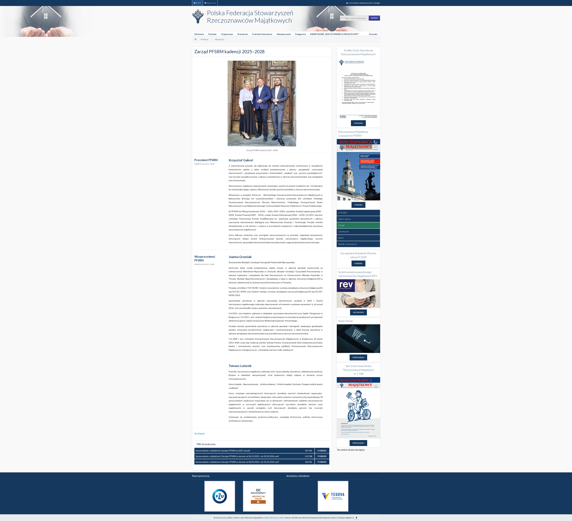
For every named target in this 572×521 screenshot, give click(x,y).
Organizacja (227, 34)
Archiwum (199, 433)
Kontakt (373, 34)
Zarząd (341, 225)
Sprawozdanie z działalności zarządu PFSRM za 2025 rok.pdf (223, 450)
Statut (341, 237)
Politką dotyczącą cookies (274, 518)
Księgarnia (300, 34)
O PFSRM (342, 212)
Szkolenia (199, 34)
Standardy (242, 34)
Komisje (212, 34)
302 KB (308, 462)
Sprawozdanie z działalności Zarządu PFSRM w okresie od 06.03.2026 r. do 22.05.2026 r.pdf (237, 462)
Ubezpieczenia (284, 34)
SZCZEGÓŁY (358, 312)
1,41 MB (308, 456)
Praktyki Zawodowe (262, 34)
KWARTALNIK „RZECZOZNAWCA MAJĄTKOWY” (334, 34)
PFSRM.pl (204, 39)
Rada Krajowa (344, 219)
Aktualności (219, 39)
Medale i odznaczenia (347, 244)
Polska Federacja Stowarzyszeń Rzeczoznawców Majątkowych (250, 16)
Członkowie (343, 231)
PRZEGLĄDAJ (358, 357)
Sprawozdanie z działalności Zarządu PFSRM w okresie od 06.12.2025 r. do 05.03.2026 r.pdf (237, 456)
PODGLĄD (358, 123)
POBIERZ (322, 450)
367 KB (308, 450)
